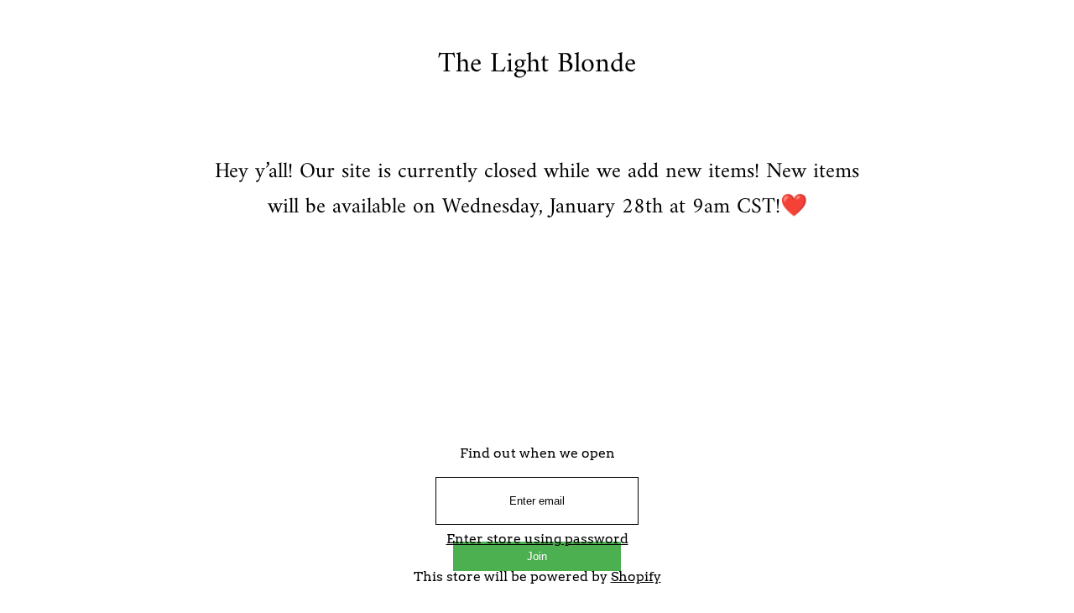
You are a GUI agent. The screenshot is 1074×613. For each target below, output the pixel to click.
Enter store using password (537, 539)
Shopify (636, 576)
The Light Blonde (537, 64)
